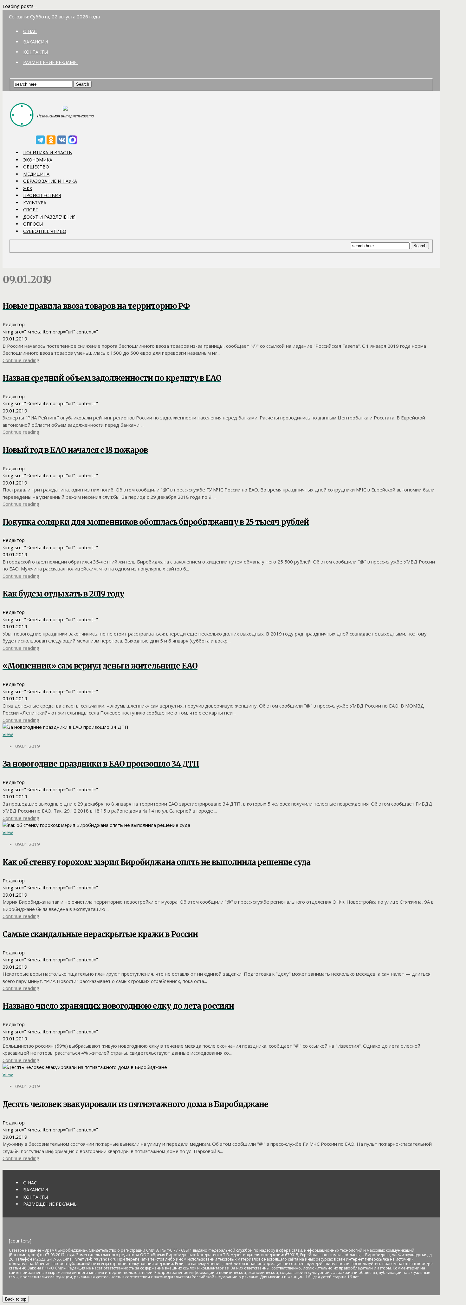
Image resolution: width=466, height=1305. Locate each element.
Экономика (37, 160)
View (8, 734)
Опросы (33, 224)
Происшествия (42, 195)
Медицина (36, 174)
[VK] (61, 139)
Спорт (30, 210)
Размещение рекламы (50, 62)
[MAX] (72, 139)
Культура (34, 203)
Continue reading (21, 360)
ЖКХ (27, 188)
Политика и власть (47, 152)
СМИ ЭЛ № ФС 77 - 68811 (169, 1250)
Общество (36, 167)
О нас (30, 31)
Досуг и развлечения (49, 217)
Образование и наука (50, 181)
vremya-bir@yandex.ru (95, 1259)
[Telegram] (40, 139)
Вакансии (35, 42)
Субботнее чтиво (44, 231)
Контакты (35, 52)
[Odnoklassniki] (51, 139)
